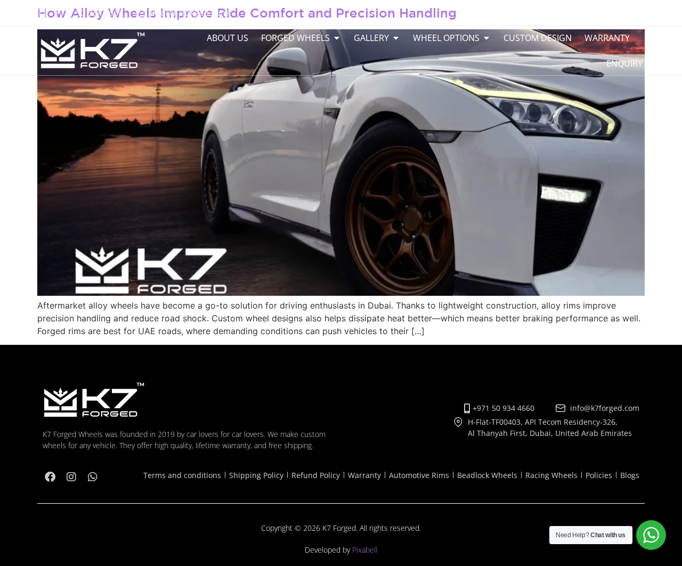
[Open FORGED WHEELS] (336, 37)
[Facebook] (592, 12)
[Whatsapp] (635, 12)
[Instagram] (613, 12)
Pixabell (364, 550)
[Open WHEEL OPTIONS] (486, 37)
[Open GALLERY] (396, 37)
